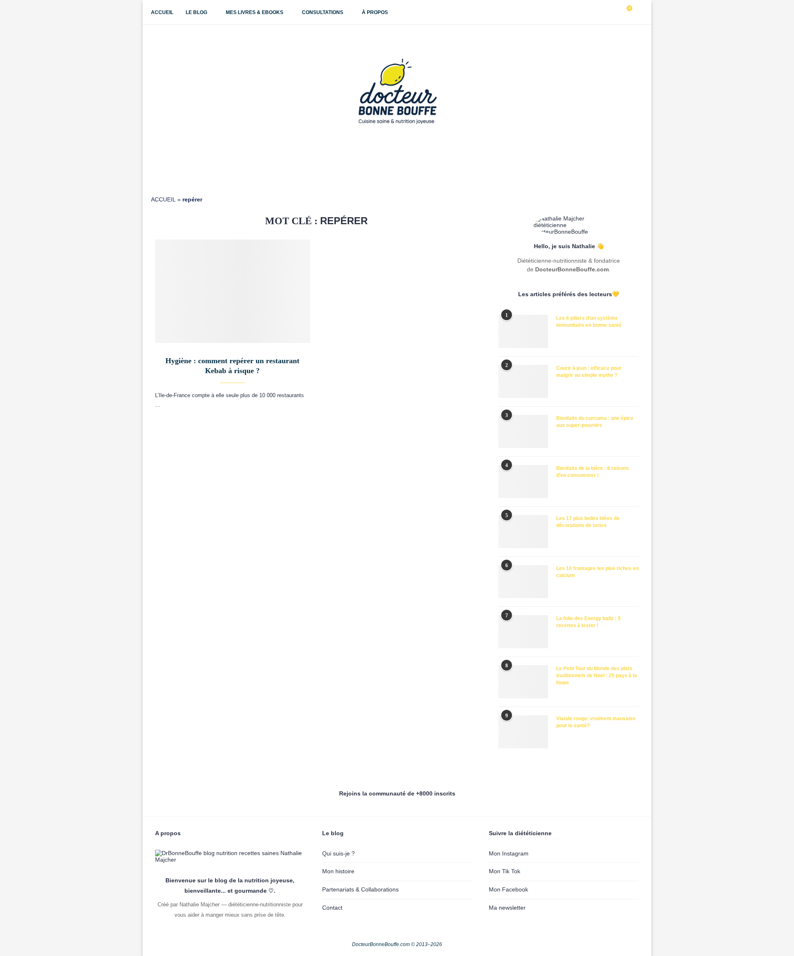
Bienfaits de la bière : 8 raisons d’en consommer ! (592, 471)
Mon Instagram (509, 853)
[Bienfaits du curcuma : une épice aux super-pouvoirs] (523, 431)
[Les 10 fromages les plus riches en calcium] (523, 581)
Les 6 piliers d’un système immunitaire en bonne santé (589, 321)
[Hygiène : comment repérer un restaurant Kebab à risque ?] (232, 291)
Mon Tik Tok (504, 871)
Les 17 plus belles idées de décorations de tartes (587, 521)
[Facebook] (588, 12)
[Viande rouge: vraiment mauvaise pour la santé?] (523, 731)
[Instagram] (597, 12)
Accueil (162, 12)
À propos (375, 12)
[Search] (639, 12)
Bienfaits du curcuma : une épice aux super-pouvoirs (595, 421)
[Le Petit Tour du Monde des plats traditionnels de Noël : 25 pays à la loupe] (523, 681)
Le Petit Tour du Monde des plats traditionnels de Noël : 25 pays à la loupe (596, 675)
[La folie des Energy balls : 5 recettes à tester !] (523, 631)
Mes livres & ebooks (254, 12)
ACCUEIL (163, 199)
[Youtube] (606, 12)
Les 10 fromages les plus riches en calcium (597, 571)
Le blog (196, 12)
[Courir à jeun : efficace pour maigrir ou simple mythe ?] (523, 381)
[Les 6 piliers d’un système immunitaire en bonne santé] (523, 331)
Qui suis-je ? (338, 853)
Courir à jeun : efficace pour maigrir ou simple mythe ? (589, 371)
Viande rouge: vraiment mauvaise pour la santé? (596, 722)
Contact (332, 907)
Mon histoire (338, 871)
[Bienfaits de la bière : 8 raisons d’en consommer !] (523, 481)
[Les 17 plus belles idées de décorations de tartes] (523, 531)
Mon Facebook (508, 889)
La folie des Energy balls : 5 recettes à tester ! (588, 622)
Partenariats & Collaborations (360, 889)
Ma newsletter (507, 907)
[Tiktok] (614, 12)
